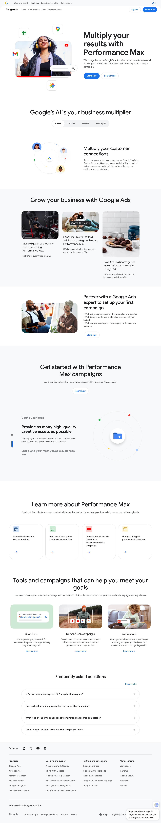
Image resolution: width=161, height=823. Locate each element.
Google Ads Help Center (58, 776)
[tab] (58, 123)
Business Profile (16, 780)
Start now (150, 9)
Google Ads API (90, 785)
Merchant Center (17, 776)
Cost (44, 9)
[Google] (13, 814)
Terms (74, 814)
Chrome (124, 771)
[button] (80, 221)
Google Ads (15, 766)
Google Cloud (126, 776)
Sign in (134, 9)
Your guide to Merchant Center (61, 780)
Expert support (55, 9)
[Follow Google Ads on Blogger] (24, 748)
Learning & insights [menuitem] (49, 3)
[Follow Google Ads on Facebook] (45, 748)
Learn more (32, 651)
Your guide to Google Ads (58, 785)
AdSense (124, 780)
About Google (31, 814)
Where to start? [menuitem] (21, 3)
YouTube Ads (15, 771)
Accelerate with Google (57, 766)
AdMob (123, 785)
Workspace (125, 766)
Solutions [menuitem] (35, 3)
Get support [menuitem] (66, 3)
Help (105, 814)
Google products (49, 814)
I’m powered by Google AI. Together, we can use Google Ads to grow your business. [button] (142, 814)
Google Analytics (17, 785)
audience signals (34, 455)
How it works (34, 9)
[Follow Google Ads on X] (31, 748)
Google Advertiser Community (61, 790)
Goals (23, 9)
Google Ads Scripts (92, 776)
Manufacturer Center (19, 790)
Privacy (64, 814)
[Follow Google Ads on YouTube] (38, 748)
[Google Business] (6, 3)
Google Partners (91, 766)
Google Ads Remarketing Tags (97, 780)
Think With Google (55, 771)
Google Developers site (94, 771)
